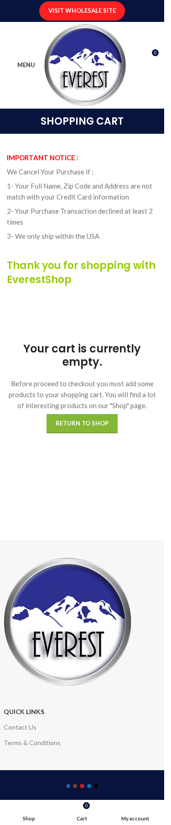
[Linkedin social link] (89, 786)
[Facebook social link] (68, 786)
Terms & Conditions (32, 742)
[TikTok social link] (96, 786)
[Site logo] (85, 64)
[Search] (153, 74)
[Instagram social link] (75, 786)
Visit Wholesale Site (82, 10)
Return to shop (82, 423)
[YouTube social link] (82, 786)
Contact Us (20, 727)
